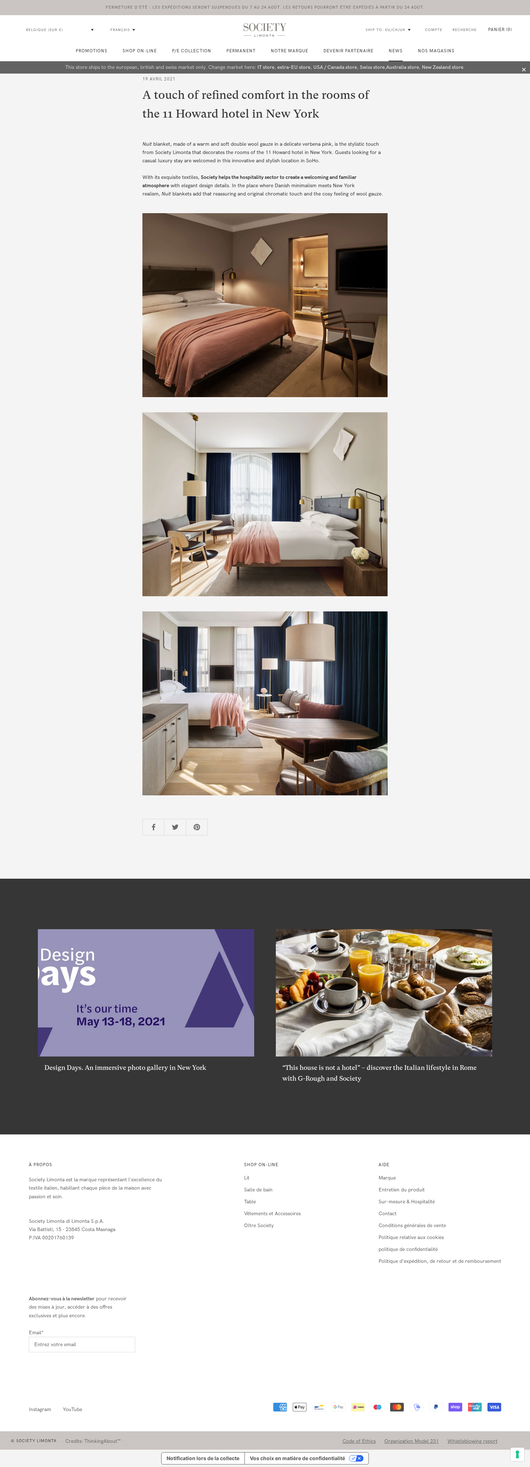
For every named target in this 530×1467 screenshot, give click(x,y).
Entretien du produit (402, 1190)
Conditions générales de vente (412, 1225)
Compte (433, 30)
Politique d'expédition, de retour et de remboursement (440, 1261)
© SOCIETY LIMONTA (34, 1441)
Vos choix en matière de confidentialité (297, 1458)
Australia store (402, 67)
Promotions (91, 50)
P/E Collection (191, 50)
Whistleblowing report (472, 1441)
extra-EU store (293, 67)
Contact (388, 1214)
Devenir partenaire (348, 50)
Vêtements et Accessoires (272, 1214)
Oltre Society (259, 1225)
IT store (265, 67)
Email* (36, 1333)
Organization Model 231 (411, 1441)
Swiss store (372, 67)
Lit (246, 1178)
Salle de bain (258, 1190)
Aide (384, 1164)
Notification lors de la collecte (203, 1458)
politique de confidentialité (408, 1249)
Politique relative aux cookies (411, 1237)
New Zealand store (442, 67)
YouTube (72, 1409)
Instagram (40, 1409)
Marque (387, 1178)
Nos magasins (436, 50)
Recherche (464, 30)
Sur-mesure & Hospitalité (407, 1202)
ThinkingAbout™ (102, 1441)
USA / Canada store (335, 67)
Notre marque (289, 50)
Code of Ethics (359, 1441)
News (396, 50)
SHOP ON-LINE (140, 50)
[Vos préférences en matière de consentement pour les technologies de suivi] (517, 1454)
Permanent (241, 50)
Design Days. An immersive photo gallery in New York (125, 1067)
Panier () (500, 29)
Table (250, 1202)
